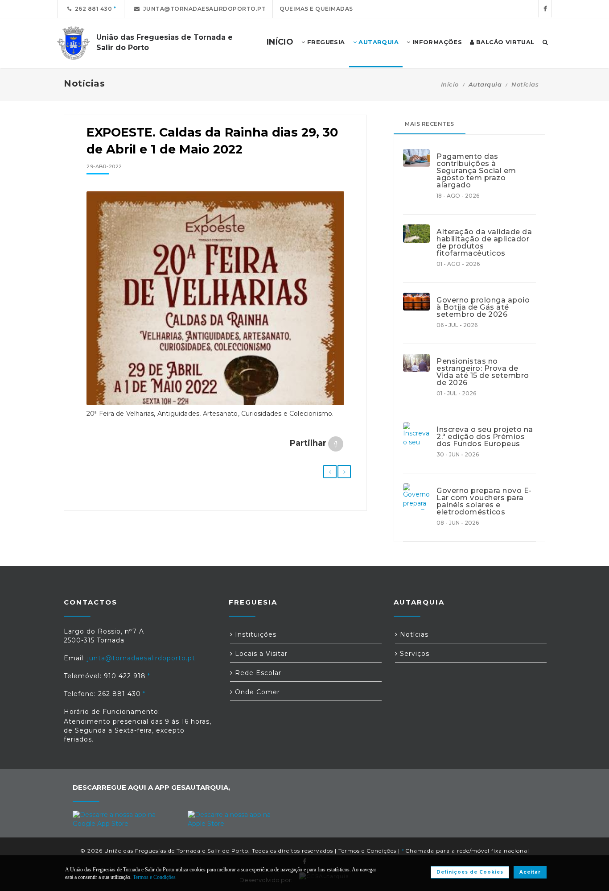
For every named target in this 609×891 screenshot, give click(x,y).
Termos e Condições (367, 850)
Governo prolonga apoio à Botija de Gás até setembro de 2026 (483, 307)
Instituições (254, 634)
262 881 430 (92, 8)
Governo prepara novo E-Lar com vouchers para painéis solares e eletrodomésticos (484, 501)
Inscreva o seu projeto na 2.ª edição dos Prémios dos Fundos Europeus (484, 437)
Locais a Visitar (260, 654)
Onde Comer (256, 692)
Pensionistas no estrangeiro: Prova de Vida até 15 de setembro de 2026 (482, 372)
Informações (436, 42)
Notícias (525, 84)
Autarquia (378, 42)
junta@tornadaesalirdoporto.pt (203, 8)
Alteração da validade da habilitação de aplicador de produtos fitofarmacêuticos (484, 242)
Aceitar (530, 872)
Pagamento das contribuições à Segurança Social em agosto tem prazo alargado (476, 171)
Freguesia (325, 42)
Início (450, 84)
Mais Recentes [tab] (429, 123)
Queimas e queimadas (316, 8)
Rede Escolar (257, 673)
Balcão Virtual (504, 42)
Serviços (413, 654)
